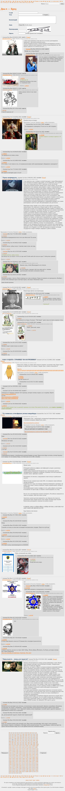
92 (15, 744)
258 (23, 770)
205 (27, 761)
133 (27, 750)
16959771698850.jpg (22, 324)
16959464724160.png (30, 294)
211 (17, 763)
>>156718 (7, 401)
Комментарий (13, 20)
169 (27, 755)
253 (37, 768)
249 (23, 768)
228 (13, 765)
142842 (47, 591)
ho (32, 2)
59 (15, 740)
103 (17, 745)
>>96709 (4, 110)
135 (33, 750)
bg (6, 1)
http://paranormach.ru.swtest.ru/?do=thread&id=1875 (38, 431)
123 (23, 748)
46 (9, 738)
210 (13, 763)
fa (22, 1)
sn (55, 1)
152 (30, 753)
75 (28, 741)
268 (27, 771)
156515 (41, 374)
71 (18, 741)
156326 (25, 242)
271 (37, 771)
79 (9, 742)
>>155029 (4, 276)
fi (35, 1)
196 (27, 760)
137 (10, 751)
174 (13, 757)
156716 (24, 386)
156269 (24, 234)
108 (33, 745)
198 (33, 760)
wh (10, 2)
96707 (47, 49)
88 (34, 742)
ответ (42, 122)
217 (37, 763)
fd (20, 2)
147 (13, 753)
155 (10, 754)
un (5, 2)
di (15, 1)
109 (37, 745)
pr (47, 1)
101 (10, 745)
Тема (10, 14)
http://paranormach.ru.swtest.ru (31, 423)
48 (15, 738)
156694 (39, 322)
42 (28, 737)
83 (20, 742)
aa (17, 2)
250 (27, 768)
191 (10, 760)
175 (17, 757)
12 (35, 732)
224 (30, 764)
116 (29, 747)
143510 (24, 549)
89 (36, 742)
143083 (24, 712)
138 (13, 751)
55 (34, 738)
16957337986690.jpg (7, 313)
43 (31, 737)
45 (36, 737)
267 (23, 771)
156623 (39, 316)
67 (36, 740)
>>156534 (4, 454)
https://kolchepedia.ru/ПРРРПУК (10, 397)
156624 (24, 151)
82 (18, 742)
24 (9, 735)
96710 (24, 88)
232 (27, 765)
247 (17, 768)
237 (13, 767)
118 (36, 747)
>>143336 (7, 644)
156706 (25, 434)
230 (20, 765)
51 (23, 738)
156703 (25, 351)
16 (18, 734)
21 (31, 734)
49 (18, 738)
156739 (24, 446)
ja (21, 2)
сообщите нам (46, 785)
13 (9, 734)
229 (17, 765)
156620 (24, 312)
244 (37, 767)
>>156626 (7, 158)
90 (9, 744)
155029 (39, 177)
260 (30, 770)
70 (15, 741)
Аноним (11, 37)
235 (37, 765)
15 (15, 734)
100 (37, 744)
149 (20, 753)
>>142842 (4, 639)
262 (37, 770)
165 (13, 755)
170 (30, 755)
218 (10, 764)
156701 (25, 342)
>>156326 (7, 240)
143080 (50, 659)
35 (9, 737)
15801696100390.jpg (7, 38)
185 (20, 758)
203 (20, 761)
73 (23, 741)
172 (37, 755)
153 (33, 753)
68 (9, 741)
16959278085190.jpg (7, 288)
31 (28, 735)
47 (12, 738)
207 (33, 761)
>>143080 (4, 704)
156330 (25, 251)
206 (30, 761)
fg (26, 2)
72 (20, 741)
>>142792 (27, 588)
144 (33, 751)
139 (17, 751)
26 (15, 735)
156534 (58, 413)
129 (13, 750)
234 (33, 765)
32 (31, 735)
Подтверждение (13, 29)
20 (28, 734)
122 (20, 748)
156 (13, 754)
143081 (24, 702)
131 (20, 750)
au (3, 1)
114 (23, 747)
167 (20, 755)
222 (23, 764)
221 (20, 764)
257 (20, 770)
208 (37, 761)
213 (23, 763)
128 (10, 750)
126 (33, 748)
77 (34, 741)
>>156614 (4, 153)
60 (18, 740)
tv (3, 2)
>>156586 (41, 135)
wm (12, 2)
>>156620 (18, 318)
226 (37, 764)
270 (33, 771)
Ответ (28, 37)
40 (23, 737)
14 (12, 734)
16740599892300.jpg (7, 463)
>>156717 (4, 405)
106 (27, 745)
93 (18, 744)
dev (13, 1)
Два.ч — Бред (8, 8)
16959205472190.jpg (7, 263)
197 (30, 760)
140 (20, 751)
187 (27, 758)
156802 (24, 451)
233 (30, 765)
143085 (24, 720)
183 (13, 758)
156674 (24, 261)
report (34, 788)
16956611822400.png (7, 118)
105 (23, 745)
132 (23, 750)
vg (6, 2)
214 (27, 763)
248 (20, 768)
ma (24, 2)
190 (37, 758)
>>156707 (4, 448)
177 (23, 757)
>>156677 (45, 297)
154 (37, 753)
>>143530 (4, 534)
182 (10, 758)
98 (31, 744)
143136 (25, 637)
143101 (24, 515)
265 (17, 771)
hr (27, 1)
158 (20, 754)
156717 (24, 390)
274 (17, 773)
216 (33, 763)
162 (33, 754)
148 (17, 753)
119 (10, 748)
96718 (24, 108)
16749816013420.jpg (22, 557)
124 (27, 748)
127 (37, 748)
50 (20, 738)
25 (12, 735)
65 (31, 740)
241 (27, 767)
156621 (47, 131)
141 (23, 751)
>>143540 (7, 539)
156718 (24, 403)
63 (26, 740)
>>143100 (4, 517)
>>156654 (7, 166)
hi (25, 1)
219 (13, 764)
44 (34, 737)
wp (14, 2)
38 (18, 737)
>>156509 (20, 378)
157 (17, 754)
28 (20, 735)
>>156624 (30, 129)
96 (26, 744)
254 (10, 770)
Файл (10, 25)
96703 (24, 37)
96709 (24, 73)
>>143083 (4, 722)
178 (27, 757)
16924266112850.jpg (7, 179)
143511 (39, 555)
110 (10, 747)
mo (31, 1)
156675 (24, 274)
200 (10, 761)
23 (36, 734)
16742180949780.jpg (7, 619)
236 (10, 767)
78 (36, 741)
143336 (25, 646)
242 (30, 767)
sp (57, 1)
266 (20, 771)
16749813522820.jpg (7, 551)
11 (33, 732)
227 (10, 765)
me (29, 1)
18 (23, 734)
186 (23, 758)
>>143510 (32, 559)
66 (34, 740)
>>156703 (7, 348)
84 (23, 742)
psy (49, 1)
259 (27, 770)
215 (30, 763)
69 (12, 741)
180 (33, 757)
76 (31, 741)
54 (31, 738)
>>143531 (7, 530)
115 (26, 747)
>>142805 (45, 595)
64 (28, 740)
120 (13, 748)
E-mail (11, 12)
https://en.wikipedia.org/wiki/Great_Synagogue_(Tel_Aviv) (16, 652)
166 (17, 755)
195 (23, 760)
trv (1, 2)
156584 (24, 116)
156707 (25, 438)
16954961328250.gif (6, 362)
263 (10, 771)
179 (30, 757)
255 (13, 770)
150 (23, 753)
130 (17, 750)
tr (62, 1)
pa (41, 1)
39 (20, 737)
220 (17, 764)
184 (17, 758)
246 (13, 768)
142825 (47, 585)
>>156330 (7, 249)
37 (15, 737)
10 (30, 732)
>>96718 (26, 85)
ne (33, 1)
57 (9, 740)
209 (10, 763)
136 (37, 750)
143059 (24, 461)
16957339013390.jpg (30, 133)
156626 (24, 160)
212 (20, 763)
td (60, 1)
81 (15, 742)
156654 (24, 169)
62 (23, 740)
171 (33, 755)
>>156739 (7, 443)
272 (10, 773)
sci (54, 1)
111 (13, 747)
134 (30, 750)
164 (10, 755)
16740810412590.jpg (7, 660)
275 (20, 773)
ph (43, 1)
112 (16, 747)
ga (29, 2)
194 (20, 760)
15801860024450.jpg (30, 55)
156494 (58, 359)
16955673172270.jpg (7, 416)
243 (33, 767)
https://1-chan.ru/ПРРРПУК (9, 394)
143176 (25, 520)
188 (30, 758)
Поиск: (43, 3)
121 (17, 748)
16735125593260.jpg (7, 579)
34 (36, 735)
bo (10, 1)
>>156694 (4, 344)
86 (28, 742)
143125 (25, 617)
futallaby (37, 780)
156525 (41, 381)
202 (17, 761)
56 (36, 738)
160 (27, 754)
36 (12, 737)
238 (17, 767)
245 (10, 768)
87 (31, 742)
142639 (24, 578)
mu (37, 1)
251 (30, 768)
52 (26, 738)
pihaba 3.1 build (29, 780)
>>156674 (7, 259)
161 (30, 754)
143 (30, 751)
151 (27, 753)
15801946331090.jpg (7, 89)
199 (37, 760)
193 (17, 760)
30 (26, 735)
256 (17, 770)
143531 (24, 532)
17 (20, 734)
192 (13, 760)
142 (27, 751)
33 (34, 735)
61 (20, 740)
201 (13, 761)
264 (13, 771)
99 (34, 744)
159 (23, 754)
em (17, 1)
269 (30, 771)
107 (30, 745)
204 (23, 761)
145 (37, 751)
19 (26, 734)
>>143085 (7, 717)
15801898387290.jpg (7, 75)
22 (34, 734)
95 (23, 744)
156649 (47, 426)
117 (33, 747)
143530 (24, 525)
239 (20, 767)
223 (27, 764)
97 (28, 744)
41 (26, 737)
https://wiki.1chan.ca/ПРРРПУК (10, 398)
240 (23, 767)
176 (20, 757)
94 (20, 744)
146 (10, 753)
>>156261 (4, 236)
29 (23, 735)
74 (26, 741)
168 (23, 755)
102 (13, 745)
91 (12, 744)
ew (19, 1)
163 (37, 754)
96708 (47, 53)
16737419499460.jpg (30, 593)
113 (20, 747)
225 (33, 764)
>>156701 (33, 330)
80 (12, 742)
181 (37, 757)
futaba (34, 780)
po (45, 1)
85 (26, 742)
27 (18, 735)
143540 (24, 541)
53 (28, 738)
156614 (47, 124)
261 (33, 770)
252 (33, 768)
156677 (24, 287)
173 (10, 757)
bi (8, 1)
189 (33, 758)
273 (13, 773)
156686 (48, 293)
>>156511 (20, 376)
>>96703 (22, 78)
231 (23, 765)
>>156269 (4, 244)
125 (30, 748)
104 (20, 745)
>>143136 (30, 615)
